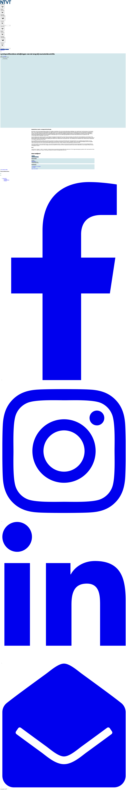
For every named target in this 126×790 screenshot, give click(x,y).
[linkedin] (64, 663)
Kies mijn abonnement (35, 156)
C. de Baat (4, 56)
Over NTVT (4, 178)
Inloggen (33, 155)
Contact (5, 179)
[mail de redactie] (64, 787)
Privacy (5, 180)
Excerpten (34, 161)
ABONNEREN (2, 49)
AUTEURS (7, 49)
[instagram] (64, 521)
